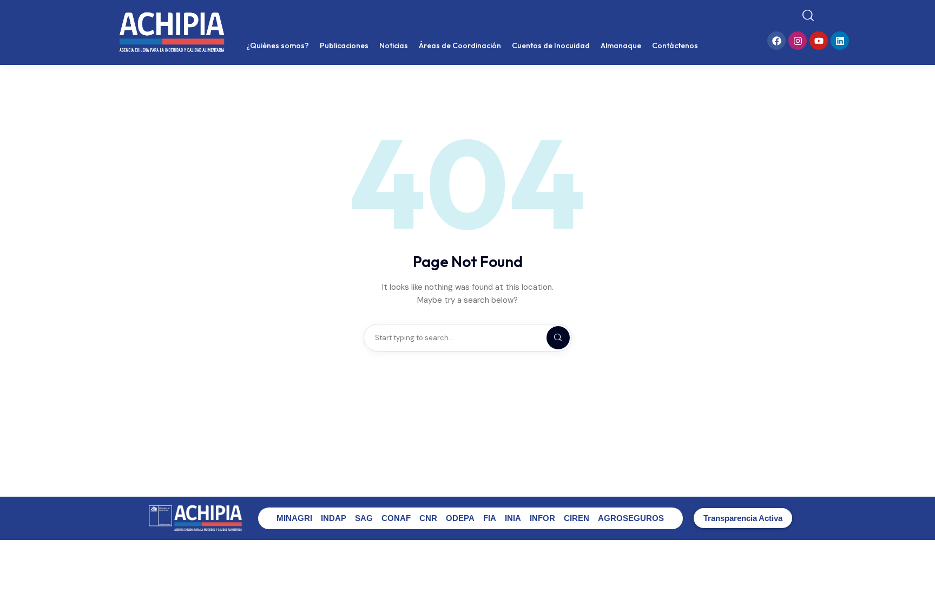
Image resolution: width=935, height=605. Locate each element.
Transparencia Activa (742, 518)
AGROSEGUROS (631, 518)
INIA (513, 518)
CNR (428, 518)
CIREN (576, 518)
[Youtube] (818, 40)
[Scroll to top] (919, 576)
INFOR (542, 518)
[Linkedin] (840, 40)
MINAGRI (294, 518)
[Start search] (808, 15)
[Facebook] (776, 40)
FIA (489, 518)
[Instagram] (797, 40)
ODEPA (460, 518)
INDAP (333, 518)
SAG (364, 518)
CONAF (396, 518)
